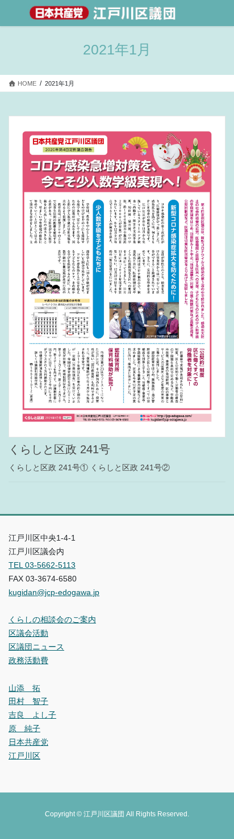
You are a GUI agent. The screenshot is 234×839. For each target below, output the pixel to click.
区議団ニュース (36, 646)
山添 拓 (24, 688)
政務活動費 (28, 660)
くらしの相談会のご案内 (52, 619)
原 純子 (24, 728)
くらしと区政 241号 (59, 449)
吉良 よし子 (32, 714)
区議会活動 (28, 633)
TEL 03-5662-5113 (42, 565)
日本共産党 (28, 742)
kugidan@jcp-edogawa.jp (54, 592)
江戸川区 (24, 755)
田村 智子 (28, 701)
